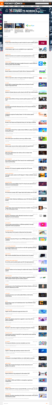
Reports (40, 6)
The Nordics (9, 0)
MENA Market (26, 0)
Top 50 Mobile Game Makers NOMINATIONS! (36, 0)
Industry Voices (27, 6)
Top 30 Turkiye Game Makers (18, 0)
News (4, 6)
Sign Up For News (46, 0)
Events (34, 6)
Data (14, 6)
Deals (9, 6)
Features (19, 6)
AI (12, 0)
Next (47, 36)
